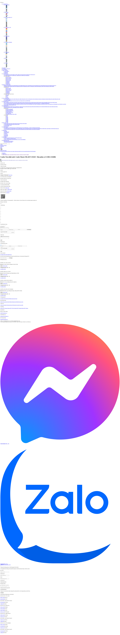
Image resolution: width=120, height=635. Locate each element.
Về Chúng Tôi (2, 298)
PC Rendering (6, 12)
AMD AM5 (8, 82)
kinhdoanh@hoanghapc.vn (4, 316)
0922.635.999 (2, 599)
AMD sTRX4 (8, 83)
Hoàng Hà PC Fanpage (4, 308)
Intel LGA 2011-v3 (9, 89)
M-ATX (7, 95)
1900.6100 (7, 192)
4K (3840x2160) (8, 113)
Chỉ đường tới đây (3, 269)
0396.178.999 (2, 610)
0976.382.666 (2, 602)
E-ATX (7, 97)
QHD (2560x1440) (9, 111)
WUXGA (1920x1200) (9, 109)
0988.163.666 (10, 189)
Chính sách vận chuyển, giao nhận (18, 305)
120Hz (7, 118)
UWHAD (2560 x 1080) (9, 110)
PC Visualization (6, 52)
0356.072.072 (5, 283)
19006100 (2, 621)
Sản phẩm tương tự (3, 254)
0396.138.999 (2, 608)
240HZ (7, 121)
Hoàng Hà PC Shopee (24, 308)
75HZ (7, 116)
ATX (7, 96)
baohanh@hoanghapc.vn (4, 319)
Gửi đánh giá (29, 229)
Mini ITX (7, 94)
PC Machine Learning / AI (8, 17)
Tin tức (16, 298)
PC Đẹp (5, 58)
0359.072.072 (2, 627)
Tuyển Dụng (7, 298)
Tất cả (1, 236)
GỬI (1, 240)
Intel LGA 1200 (8, 77)
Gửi (1, 251)
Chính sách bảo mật (10, 305)
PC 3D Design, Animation (8, 42)
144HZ (7, 119)
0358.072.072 (2, 619)
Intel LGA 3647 (8, 78)
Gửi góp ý (2, 592)
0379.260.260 (2, 626)
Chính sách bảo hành (3, 305)
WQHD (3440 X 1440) (9, 112)
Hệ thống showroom (12, 298)
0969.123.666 (2, 597)
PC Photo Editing (6, 4)
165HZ (7, 120)
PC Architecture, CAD (7, 27)
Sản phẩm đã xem (9, 254)
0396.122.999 (5, 274)
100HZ (7, 117)
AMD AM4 (8, 81)
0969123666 (7, 187)
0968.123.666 (5, 292)
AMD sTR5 (8, 93)
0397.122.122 (2, 611)
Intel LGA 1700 (8, 79)
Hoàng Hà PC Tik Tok (11, 308)
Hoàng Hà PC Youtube (17, 308)
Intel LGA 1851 (8, 80)
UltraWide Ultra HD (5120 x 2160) (11, 114)
